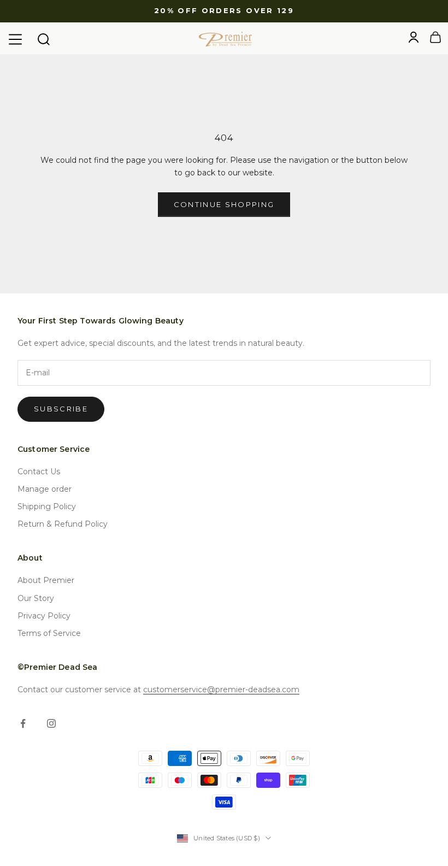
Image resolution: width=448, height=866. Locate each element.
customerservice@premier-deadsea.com (221, 689)
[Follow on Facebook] (22, 723)
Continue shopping (224, 204)
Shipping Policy (46, 506)
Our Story (35, 598)
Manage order (44, 489)
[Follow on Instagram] (51, 723)
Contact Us (38, 471)
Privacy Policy (43, 616)
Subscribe (61, 408)
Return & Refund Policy (62, 524)
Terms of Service (49, 633)
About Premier (45, 580)
